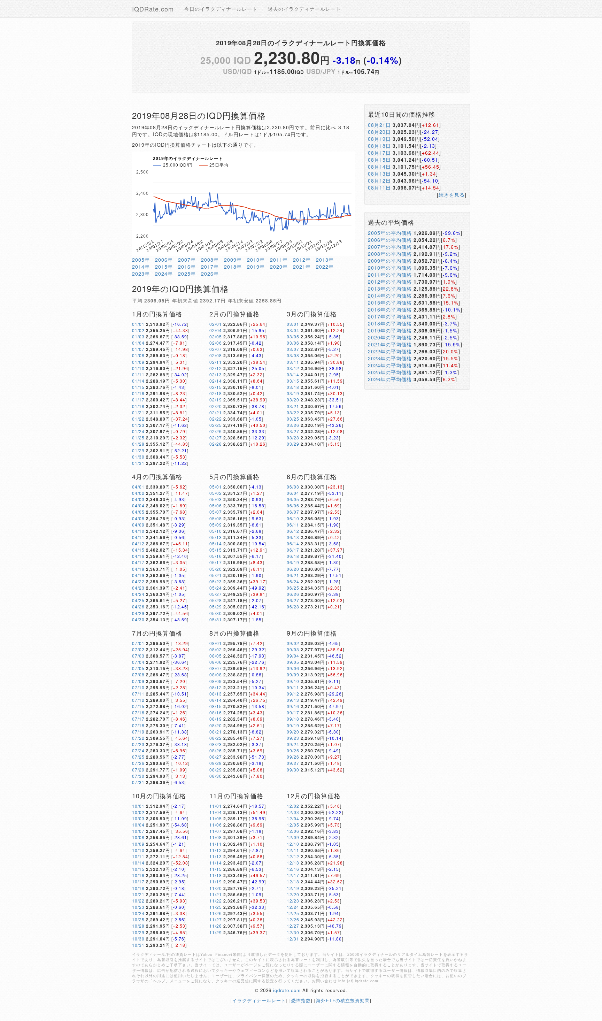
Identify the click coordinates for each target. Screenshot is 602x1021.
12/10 (293, 844)
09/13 (293, 700)
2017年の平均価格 (390, 316)
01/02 (138, 330)
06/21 (293, 575)
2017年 (210, 266)
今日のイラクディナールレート (220, 8)
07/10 (138, 687)
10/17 (138, 881)
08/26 (215, 750)
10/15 (138, 869)
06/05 (293, 499)
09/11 (293, 687)
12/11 (293, 850)
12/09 (293, 837)
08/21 (215, 732)
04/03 (138, 499)
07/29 (138, 770)
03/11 (293, 362)
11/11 (215, 844)
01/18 (138, 406)
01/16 (138, 393)
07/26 (138, 763)
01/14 (138, 381)
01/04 (138, 343)
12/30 (293, 932)
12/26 (293, 919)
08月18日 (379, 145)
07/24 (138, 750)
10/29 (138, 932)
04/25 (138, 600)
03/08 (293, 355)
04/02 (138, 493)
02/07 (215, 349)
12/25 (293, 913)
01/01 (138, 324)
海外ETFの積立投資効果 (343, 1000)
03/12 (293, 368)
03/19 (293, 393)
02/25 (215, 425)
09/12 (293, 694)
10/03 (138, 818)
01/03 (138, 336)
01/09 (138, 362)
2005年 (141, 259)
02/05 (215, 336)
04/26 (138, 606)
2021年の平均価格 (390, 344)
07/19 (138, 732)
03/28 (293, 437)
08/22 (215, 738)
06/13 (293, 537)
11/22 (215, 901)
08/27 (215, 757)
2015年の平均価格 (390, 302)
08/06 (215, 662)
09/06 (293, 668)
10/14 (138, 863)
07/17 (138, 719)
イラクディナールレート (259, 1000)
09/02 (293, 643)
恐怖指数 (301, 1000)
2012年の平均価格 (390, 281)
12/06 (293, 831)
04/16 (138, 556)
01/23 (138, 425)
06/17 (293, 550)
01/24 (138, 431)
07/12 (138, 700)
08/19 (215, 719)
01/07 (138, 349)
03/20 (293, 399)
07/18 (138, 725)
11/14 (215, 863)
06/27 (293, 600)
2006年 (164, 259)
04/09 (138, 525)
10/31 (138, 945)
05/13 (215, 537)
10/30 (138, 939)
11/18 (215, 875)
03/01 (293, 324)
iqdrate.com (287, 990)
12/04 (293, 818)
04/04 (138, 505)
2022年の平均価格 (390, 351)
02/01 (215, 324)
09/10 (293, 681)
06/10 (293, 518)
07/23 (138, 744)
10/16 (138, 875)
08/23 (215, 744)
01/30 (138, 457)
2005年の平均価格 (390, 232)
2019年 (256, 266)
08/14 (215, 700)
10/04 (138, 825)
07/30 (138, 776)
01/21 (138, 412)
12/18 (293, 881)
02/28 (215, 444)
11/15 (215, 869)
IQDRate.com (153, 8)
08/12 (215, 687)
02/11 (215, 362)
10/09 (138, 844)
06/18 (293, 556)
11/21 (215, 894)
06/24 (293, 581)
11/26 (215, 913)
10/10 (138, 850)
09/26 (293, 757)
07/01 (138, 643)
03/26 (293, 425)
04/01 (138, 487)
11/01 (215, 806)
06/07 (293, 512)
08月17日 (379, 152)
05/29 (215, 606)
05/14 (215, 543)
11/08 (215, 837)
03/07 (293, 349)
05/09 (215, 525)
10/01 (138, 806)
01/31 (138, 463)
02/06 (215, 343)
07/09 (138, 681)
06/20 (293, 569)
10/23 (138, 907)
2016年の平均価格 (390, 309)
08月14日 (379, 166)
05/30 (215, 613)
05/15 (215, 550)
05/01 (215, 487)
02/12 (215, 368)
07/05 (138, 668)
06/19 (293, 562)
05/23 (215, 581)
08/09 (215, 681)
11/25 (215, 907)
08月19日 (379, 138)
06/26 (293, 594)
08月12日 (379, 180)
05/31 (215, 619)
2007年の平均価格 (390, 246)
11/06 (215, 825)
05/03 (215, 499)
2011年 (279, 259)
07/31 (138, 782)
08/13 (215, 694)
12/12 (293, 856)
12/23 (293, 901)
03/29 (293, 444)
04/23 (138, 588)
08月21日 (379, 124)
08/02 (215, 649)
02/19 (215, 399)
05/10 (215, 531)
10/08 (138, 837)
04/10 (138, 531)
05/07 (215, 512)
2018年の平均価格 (390, 323)
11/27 (215, 919)
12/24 (293, 907)
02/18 (215, 393)
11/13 (215, 856)
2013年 (325, 259)
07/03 (138, 656)
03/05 (293, 336)
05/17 (215, 562)
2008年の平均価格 (390, 253)
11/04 (215, 812)
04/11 (138, 537)
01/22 (138, 419)
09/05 (293, 662)
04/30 (138, 619)
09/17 (293, 712)
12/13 (293, 863)
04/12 (138, 543)
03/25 (293, 419)
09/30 (293, 770)
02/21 (215, 412)
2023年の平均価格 (390, 358)
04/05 (138, 512)
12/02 (293, 806)
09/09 (293, 674)
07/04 (138, 662)
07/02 (138, 649)
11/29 (215, 932)
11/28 (215, 926)
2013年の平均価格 (390, 288)
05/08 (215, 518)
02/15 (215, 387)
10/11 (138, 856)
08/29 (215, 770)
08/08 (215, 674)
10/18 (138, 888)
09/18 (293, 719)
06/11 (293, 525)
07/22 (138, 738)
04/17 (138, 562)
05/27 (215, 594)
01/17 (138, 399)
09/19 (293, 725)
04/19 (138, 575)
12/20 (293, 894)
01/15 (138, 387)
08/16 (215, 712)
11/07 (215, 831)
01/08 (138, 355)
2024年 (164, 273)
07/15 (138, 706)
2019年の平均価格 (390, 330)
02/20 (215, 406)
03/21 (293, 406)
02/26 (215, 431)
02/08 (215, 355)
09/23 (293, 738)
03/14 (293, 374)
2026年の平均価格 (390, 379)
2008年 (210, 259)
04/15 (138, 550)
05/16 (215, 556)
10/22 (138, 901)
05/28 (215, 600)
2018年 (233, 266)
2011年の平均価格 (390, 274)
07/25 (138, 757)
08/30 (215, 776)
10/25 (138, 919)
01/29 (138, 450)
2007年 (187, 259)
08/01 (215, 643)
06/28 (293, 606)
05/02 (215, 493)
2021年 (302, 266)
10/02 (138, 812)
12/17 (293, 875)
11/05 (215, 818)
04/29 (138, 613)
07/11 (138, 694)
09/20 (293, 732)
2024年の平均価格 (390, 365)
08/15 (215, 706)
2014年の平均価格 (390, 295)
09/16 (293, 706)
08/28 (215, 763)
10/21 (138, 894)
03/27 (293, 431)
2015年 (164, 266)
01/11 (138, 374)
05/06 (215, 505)
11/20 (215, 888)
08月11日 (379, 187)
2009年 (233, 259)
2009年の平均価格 (390, 260)
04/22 (138, 581)
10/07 (138, 831)
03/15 (293, 381)
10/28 (138, 926)
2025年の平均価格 (390, 372)
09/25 (293, 750)
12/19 (293, 888)
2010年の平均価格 (390, 267)
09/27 (293, 763)
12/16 (293, 869)
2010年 (256, 259)
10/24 (138, 913)
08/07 (215, 668)
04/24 (138, 594)
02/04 (215, 330)
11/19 (215, 881)
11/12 (215, 850)
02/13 (215, 374)
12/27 (293, 926)
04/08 (138, 518)
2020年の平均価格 (390, 337)
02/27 (215, 437)
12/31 (293, 939)
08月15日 (379, 159)
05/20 (215, 569)
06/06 (293, 505)
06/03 (293, 487)
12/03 (293, 812)
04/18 (138, 569)
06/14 (293, 543)
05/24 (215, 588)
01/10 (138, 368)
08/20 (215, 725)
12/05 (293, 825)
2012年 (302, 259)
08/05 (215, 656)
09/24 (293, 744)
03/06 (293, 343)
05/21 (215, 575)
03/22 (293, 412)
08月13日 (379, 173)
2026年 (210, 273)
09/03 (293, 649)
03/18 (293, 387)
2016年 (187, 266)
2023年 (141, 273)
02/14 (215, 381)
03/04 (293, 330)
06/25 (293, 588)
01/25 (138, 437)
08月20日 (379, 131)
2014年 (141, 266)
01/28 (138, 444)
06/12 (293, 531)
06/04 (293, 493)
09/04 (293, 656)
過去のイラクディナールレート (304, 8)
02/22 (215, 419)
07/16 (138, 712)
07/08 (138, 674)
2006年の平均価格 (390, 239)
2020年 (279, 266)
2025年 (187, 273)
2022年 (325, 266)
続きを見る (452, 194)
